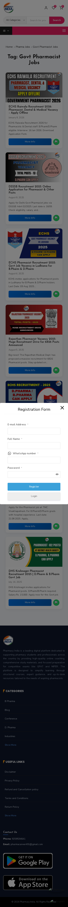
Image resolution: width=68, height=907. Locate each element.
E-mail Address (18, 424)
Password (15, 468)
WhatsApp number (25, 453)
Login (34, 496)
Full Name (15, 439)
